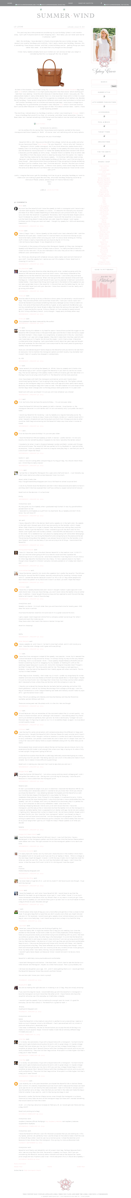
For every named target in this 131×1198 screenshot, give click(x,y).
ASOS (104, 172)
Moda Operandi (104, 224)
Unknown (22, 587)
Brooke (21, 230)
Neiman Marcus (104, 226)
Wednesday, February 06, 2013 (32, 1055)
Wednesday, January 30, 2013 (31, 226)
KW (20, 328)
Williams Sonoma (104, 264)
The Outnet (104, 250)
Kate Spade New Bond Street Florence (63, 89)
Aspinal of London (104, 174)
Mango (104, 222)
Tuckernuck (104, 258)
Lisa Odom (23, 925)
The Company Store (104, 256)
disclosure (85, 1196)
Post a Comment (20, 1164)
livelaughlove (24, 1081)
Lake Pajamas (104, 210)
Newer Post (18, 1166)
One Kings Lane (104, 232)
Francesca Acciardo (26, 851)
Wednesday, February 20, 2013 (31, 1126)
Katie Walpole (24, 641)
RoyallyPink (23, 985)
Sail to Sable (104, 238)
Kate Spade (104, 208)
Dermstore (104, 190)
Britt (20, 399)
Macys (104, 220)
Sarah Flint (104, 242)
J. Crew (104, 204)
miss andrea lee (24, 570)
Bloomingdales (104, 184)
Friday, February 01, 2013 (29, 1034)
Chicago (75, 113)
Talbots (104, 254)
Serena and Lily (104, 246)
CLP (20, 365)
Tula (104, 260)
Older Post (81, 1166)
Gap (104, 200)
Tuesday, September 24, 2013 (30, 1143)
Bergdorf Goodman (104, 182)
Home (50, 1166)
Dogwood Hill (104, 192)
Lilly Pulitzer (104, 214)
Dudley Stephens (104, 196)
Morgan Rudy (23, 771)
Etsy (104, 198)
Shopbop (104, 248)
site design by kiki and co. (70, 1196)
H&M (104, 202)
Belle (21, 205)
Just (20, 653)
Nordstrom (104, 230)
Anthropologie (104, 170)
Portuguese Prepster (26, 549)
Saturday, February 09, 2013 (31, 1114)
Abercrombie (104, 166)
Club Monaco (104, 186)
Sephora (104, 244)
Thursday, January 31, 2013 (30, 921)
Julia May (22, 1039)
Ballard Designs (104, 178)
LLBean (104, 216)
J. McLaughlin (104, 206)
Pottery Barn (104, 234)
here (20, 92)
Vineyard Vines (104, 262)
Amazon (104, 168)
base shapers (43, 144)
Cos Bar (104, 188)
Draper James (104, 194)
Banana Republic (104, 180)
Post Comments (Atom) (32, 1170)
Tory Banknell (24, 268)
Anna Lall (22, 296)
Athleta (104, 176)
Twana (21, 890)
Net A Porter (104, 228)
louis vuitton (53, 190)
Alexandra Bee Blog (26, 878)
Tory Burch (104, 252)
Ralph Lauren (104, 236)
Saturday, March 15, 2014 (29, 1159)
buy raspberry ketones (54, 1121)
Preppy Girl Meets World (28, 834)
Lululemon (104, 218)
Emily (21, 470)
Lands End (104, 212)
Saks (104, 240)
